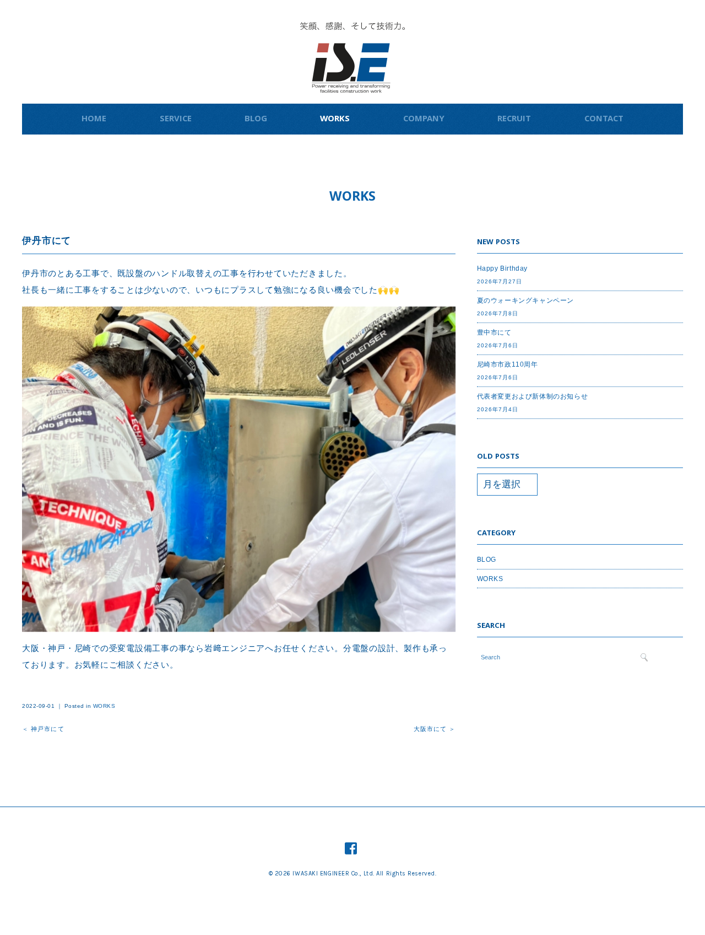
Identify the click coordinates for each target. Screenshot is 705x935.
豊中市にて (494, 332)
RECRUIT (514, 119)
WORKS (335, 119)
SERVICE (176, 119)
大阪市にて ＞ (435, 729)
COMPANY (423, 119)
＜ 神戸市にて (43, 729)
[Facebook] (351, 848)
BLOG (256, 119)
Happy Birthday (502, 268)
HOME (94, 119)
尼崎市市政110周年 (507, 364)
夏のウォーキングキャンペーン (525, 300)
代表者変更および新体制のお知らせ (532, 396)
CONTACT (603, 119)
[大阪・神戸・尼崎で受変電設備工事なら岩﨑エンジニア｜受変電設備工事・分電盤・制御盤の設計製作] (352, 30)
